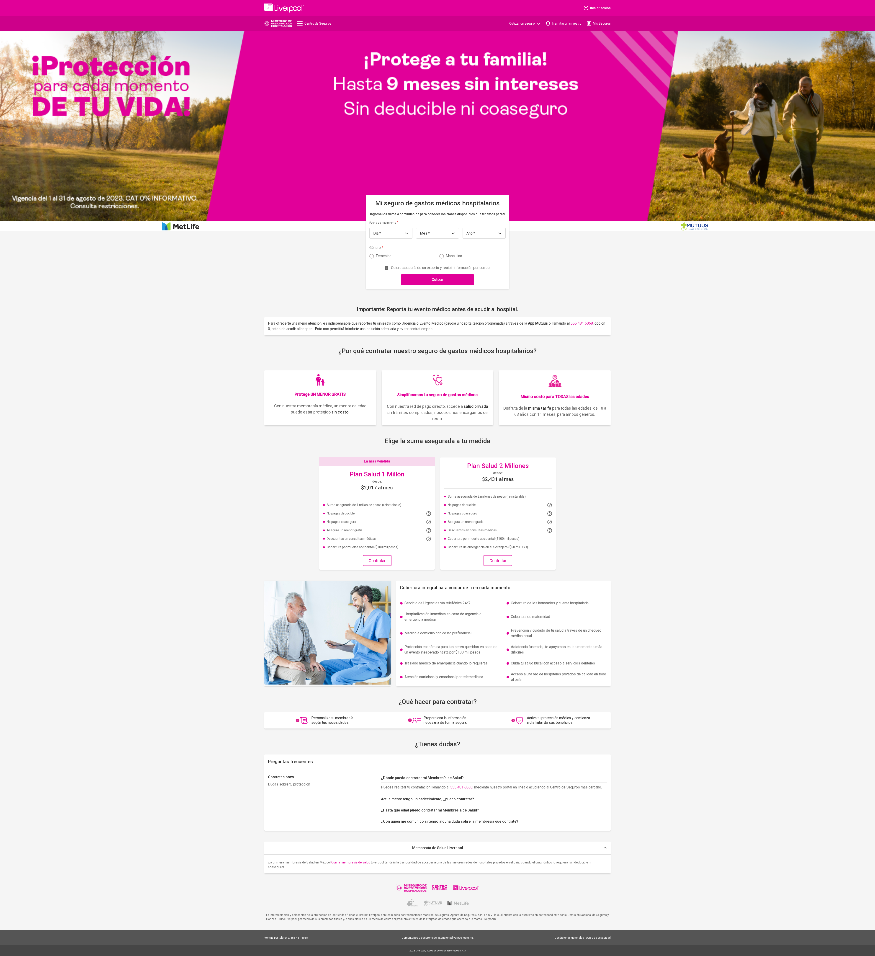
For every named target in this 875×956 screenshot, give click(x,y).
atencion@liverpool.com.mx (456, 937)
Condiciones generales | (570, 937)
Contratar (377, 560)
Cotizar (437, 279)
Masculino (454, 256)
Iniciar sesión (600, 8)
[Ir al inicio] (278, 23)
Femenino (383, 256)
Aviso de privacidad (598, 937)
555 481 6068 (582, 323)
